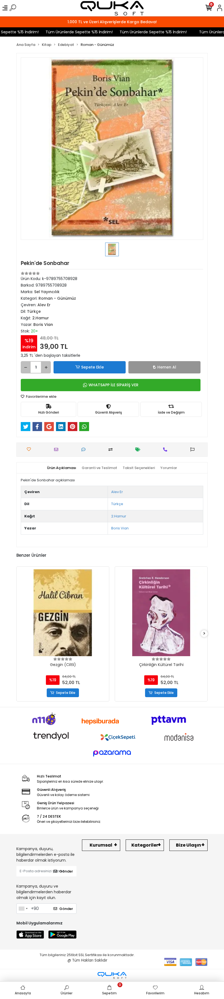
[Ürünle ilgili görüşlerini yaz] (85, 449)
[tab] (61, 467)
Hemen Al (166, 367)
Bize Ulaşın (188, 845)
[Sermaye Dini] (168, 612)
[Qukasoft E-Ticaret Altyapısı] (112, 975)
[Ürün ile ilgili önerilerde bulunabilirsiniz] (194, 449)
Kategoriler (144, 845)
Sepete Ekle (92, 367)
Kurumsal (101, 845)
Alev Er (117, 491)
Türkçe (117, 503)
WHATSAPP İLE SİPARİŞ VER (113, 385)
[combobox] (23, 908)
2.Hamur (118, 516)
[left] (20, 634)
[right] (204, 634)
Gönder (66, 871)
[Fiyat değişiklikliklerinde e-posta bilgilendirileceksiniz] (139, 449)
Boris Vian (120, 528)
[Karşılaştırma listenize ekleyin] (112, 449)
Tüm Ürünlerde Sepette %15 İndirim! (70, 32)
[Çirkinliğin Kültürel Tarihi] (70, 612)
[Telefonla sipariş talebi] (166, 449)
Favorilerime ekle (41, 396)
